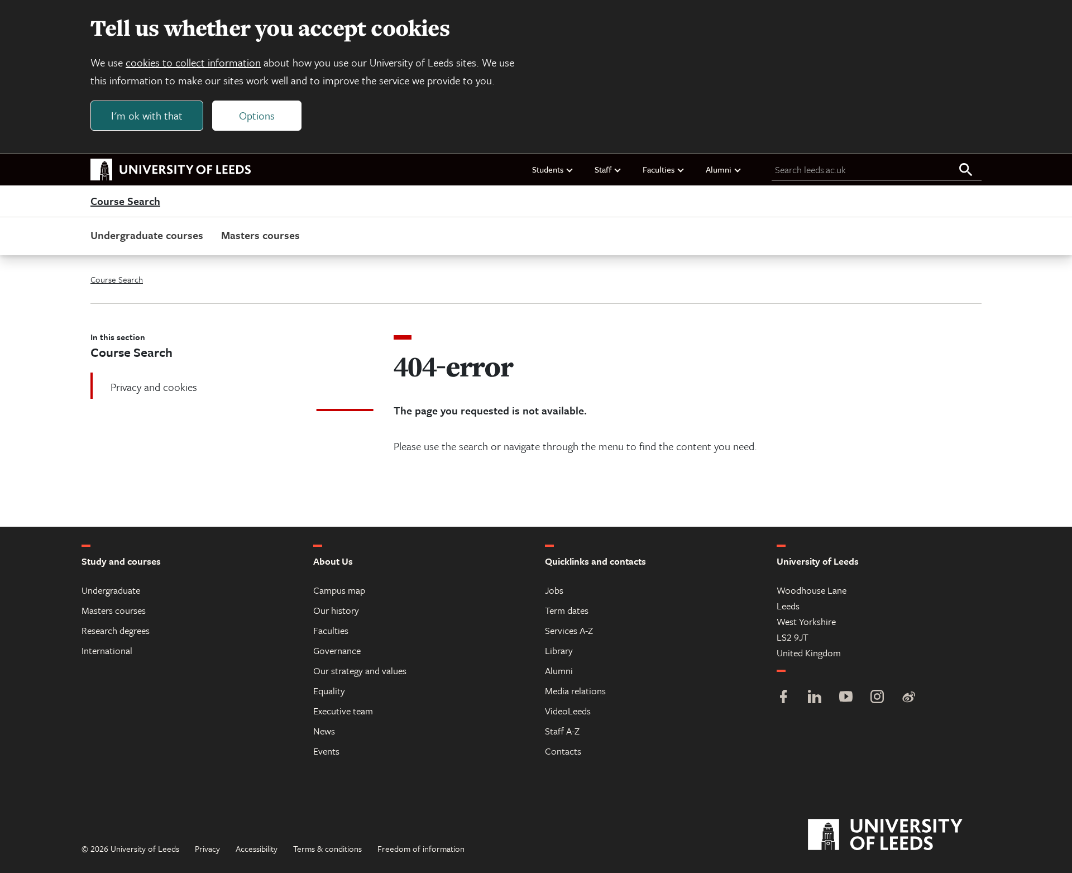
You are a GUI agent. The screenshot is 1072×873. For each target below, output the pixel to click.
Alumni (718, 169)
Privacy (207, 848)
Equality (329, 691)
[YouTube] (846, 698)
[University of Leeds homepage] (170, 170)
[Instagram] (877, 698)
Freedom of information (421, 848)
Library (559, 650)
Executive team (343, 711)
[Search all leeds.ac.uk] (966, 170)
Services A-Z (569, 630)
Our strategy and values (359, 671)
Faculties (658, 169)
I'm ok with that (147, 115)
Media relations (575, 691)
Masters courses (260, 234)
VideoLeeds (568, 711)
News (324, 731)
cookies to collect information (193, 62)
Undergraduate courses (146, 234)
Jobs (554, 590)
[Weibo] (908, 698)
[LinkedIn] (815, 698)
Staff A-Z (562, 731)
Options (257, 115)
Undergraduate (111, 590)
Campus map (339, 590)
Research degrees (116, 630)
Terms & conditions (327, 848)
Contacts (563, 751)
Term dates (566, 610)
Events (326, 751)
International (107, 650)
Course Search (125, 201)
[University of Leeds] (899, 835)
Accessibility (256, 848)
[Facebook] (783, 698)
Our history (336, 610)
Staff (603, 169)
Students (547, 169)
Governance (337, 650)
